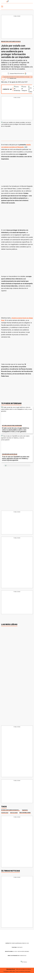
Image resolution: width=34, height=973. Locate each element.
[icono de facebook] (23, 2)
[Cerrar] (31, 77)
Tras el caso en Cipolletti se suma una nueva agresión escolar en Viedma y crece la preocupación (15, 458)
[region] (17, 27)
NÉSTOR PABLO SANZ (25, 812)
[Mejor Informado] (17, 6)
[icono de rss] (32, 2)
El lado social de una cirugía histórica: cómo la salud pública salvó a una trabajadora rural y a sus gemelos (15, 430)
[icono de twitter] (26, 2)
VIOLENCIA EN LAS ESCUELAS (9, 454)
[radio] (3, 2)
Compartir (6, 89)
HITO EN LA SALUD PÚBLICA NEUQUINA (12, 425)
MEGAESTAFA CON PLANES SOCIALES (11, 41)
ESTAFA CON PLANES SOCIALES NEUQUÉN (12, 810)
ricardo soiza (4, 812)
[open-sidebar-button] (2, 6)
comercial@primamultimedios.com (17, 943)
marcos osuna (14, 812)
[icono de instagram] (29, 2)
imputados (25, 810)
